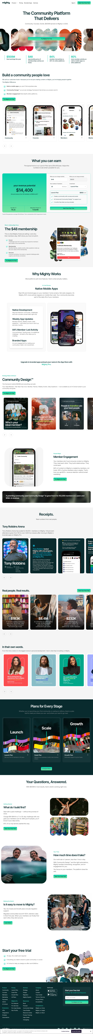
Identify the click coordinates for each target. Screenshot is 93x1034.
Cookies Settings (65, 1031)
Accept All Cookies (76, 1031)
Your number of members (56, 183)
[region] (46, 1031)
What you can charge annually (76, 176)
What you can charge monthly (57, 176)
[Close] (90, 1031)
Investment (72, 183)
